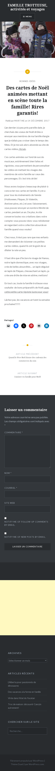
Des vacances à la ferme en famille (24, 692)
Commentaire (13, 432)
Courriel (10, 488)
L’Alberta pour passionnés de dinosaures (22, 684)
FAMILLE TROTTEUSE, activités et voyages (27, 7)
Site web (9, 503)
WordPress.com (36, 764)
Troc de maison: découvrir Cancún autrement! (24, 706)
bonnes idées (28, 81)
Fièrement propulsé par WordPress (27, 760)
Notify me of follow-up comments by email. (26, 523)
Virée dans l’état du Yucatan (21, 698)
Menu (29, 16)
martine (19, 120)
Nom (8, 473)
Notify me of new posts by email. (25, 537)
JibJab (22, 149)
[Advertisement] (27, 607)
